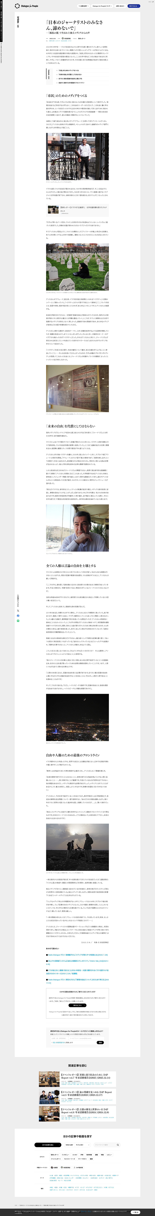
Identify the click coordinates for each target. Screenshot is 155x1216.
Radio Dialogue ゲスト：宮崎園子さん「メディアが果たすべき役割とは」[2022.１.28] (78, 955)
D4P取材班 (70, 1081)
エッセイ (74, 1155)
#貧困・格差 (91, 1083)
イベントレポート (77, 1081)
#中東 (102, 1084)
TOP (16, 1205)
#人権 (62, 1083)
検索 (118, 1145)
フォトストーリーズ (69, 1159)
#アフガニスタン (98, 1187)
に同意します (63, 1042)
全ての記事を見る (47, 1145)
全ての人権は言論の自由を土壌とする (70, 79)
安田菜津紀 (67, 38)
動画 (91, 1159)
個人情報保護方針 (59, 1042)
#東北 (74, 1084)
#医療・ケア (90, 1117)
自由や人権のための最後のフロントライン (71, 83)
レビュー (109, 1155)
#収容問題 (73, 1083)
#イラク (69, 41)
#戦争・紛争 (52, 41)
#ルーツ (90, 1100)
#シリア (110, 1100)
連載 (96, 1155)
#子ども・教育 (84, 1175)
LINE (18, 621)
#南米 (95, 1190)
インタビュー (65, 1155)
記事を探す (84, 6)
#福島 (78, 1084)
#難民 (69, 1083)
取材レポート (81, 38)
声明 (82, 1155)
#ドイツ (88, 1119)
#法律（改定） (94, 1178)
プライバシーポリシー (86, 1211)
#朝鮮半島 (88, 1084)
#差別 (66, 1083)
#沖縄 (81, 1084)
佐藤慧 (56, 1168)
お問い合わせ (120, 6)
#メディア (57, 41)
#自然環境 (78, 1178)
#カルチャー (86, 1178)
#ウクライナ (70, 1190)
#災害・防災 (84, 1117)
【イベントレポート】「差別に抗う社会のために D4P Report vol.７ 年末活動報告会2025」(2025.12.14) (85, 1076)
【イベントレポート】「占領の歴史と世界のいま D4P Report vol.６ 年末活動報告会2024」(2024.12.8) (85, 1111)
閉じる (136, 1212)
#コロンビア (89, 1190)
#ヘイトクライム (79, 1083)
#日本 (84, 1084)
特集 (102, 1155)
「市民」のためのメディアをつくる (69, 70)
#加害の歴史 (63, 1084)
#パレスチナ (97, 1084)
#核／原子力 (108, 1178)
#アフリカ (111, 1187)
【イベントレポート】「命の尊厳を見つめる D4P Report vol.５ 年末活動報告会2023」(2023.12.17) (86, 1093)
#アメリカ (82, 1190)
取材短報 (89, 1155)
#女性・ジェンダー (103, 1083)
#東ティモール (83, 1119)
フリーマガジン (82, 1159)
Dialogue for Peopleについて (101, 6)
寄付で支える (133, 6)
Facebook (18, 616)
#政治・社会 (97, 1083)
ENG (150, 1)
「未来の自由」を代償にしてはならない (70, 74)
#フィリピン (69, 1101)
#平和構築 (81, 1100)
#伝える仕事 (64, 41)
